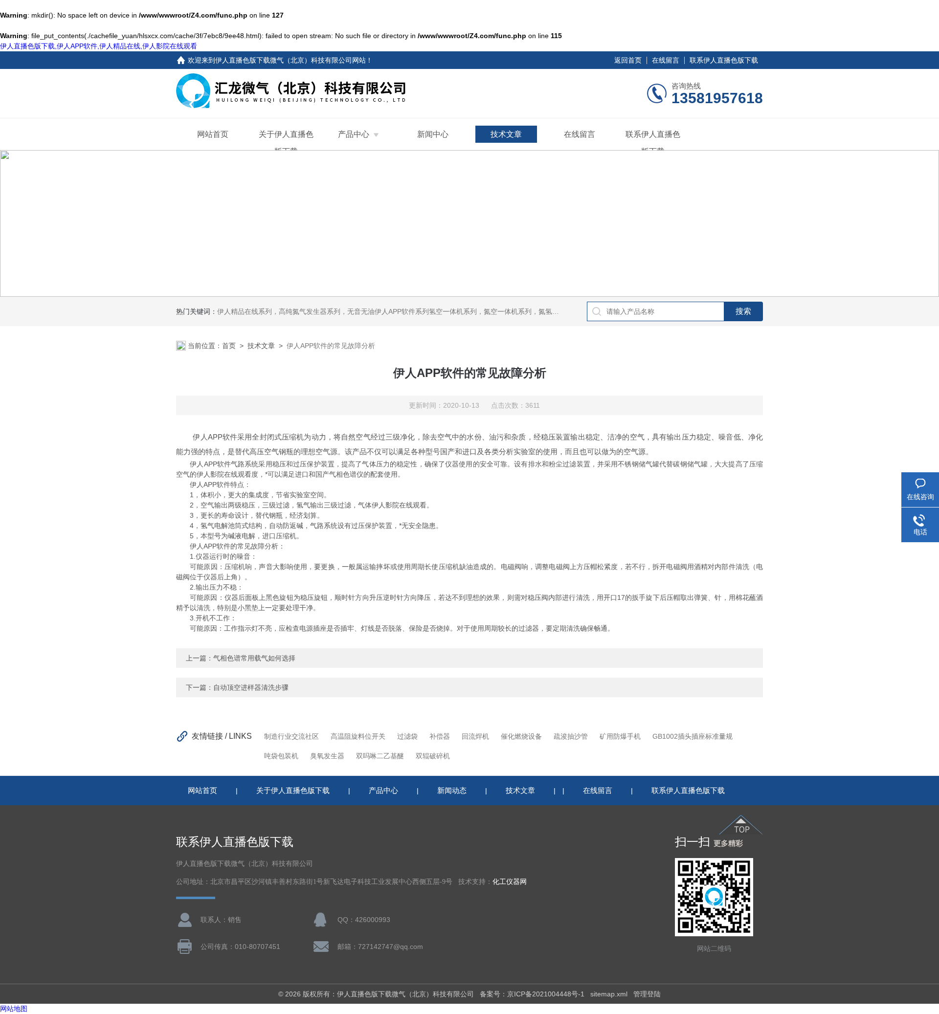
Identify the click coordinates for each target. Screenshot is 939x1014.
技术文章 (506, 134)
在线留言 (665, 60)
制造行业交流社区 (291, 736)
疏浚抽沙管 (571, 736)
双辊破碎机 (433, 756)
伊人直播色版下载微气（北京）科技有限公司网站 (290, 60)
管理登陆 (647, 994)
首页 (229, 346)
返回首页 (628, 60)
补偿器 (439, 736)
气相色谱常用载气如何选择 (254, 658)
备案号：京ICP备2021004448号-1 (532, 994)
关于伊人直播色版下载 (286, 142)
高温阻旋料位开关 (358, 736)
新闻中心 (432, 134)
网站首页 (212, 134)
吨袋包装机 (281, 756)
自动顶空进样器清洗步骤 (251, 687)
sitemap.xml (608, 994)
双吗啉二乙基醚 (380, 756)
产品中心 (353, 134)
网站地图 (13, 1009)
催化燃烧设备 (521, 736)
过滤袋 (407, 736)
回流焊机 (475, 736)
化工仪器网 (509, 881)
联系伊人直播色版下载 (724, 60)
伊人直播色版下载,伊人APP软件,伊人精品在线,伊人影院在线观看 (98, 46)
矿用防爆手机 (620, 736)
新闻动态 (452, 790)
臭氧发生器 (327, 756)
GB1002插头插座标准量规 (692, 736)
